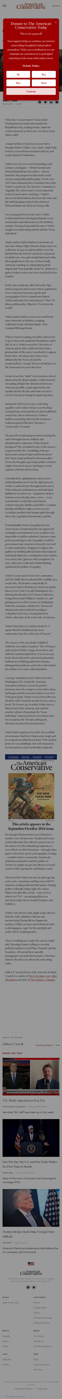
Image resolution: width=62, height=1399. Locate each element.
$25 (44, 74)
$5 (18, 74)
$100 (44, 83)
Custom (31, 91)
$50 (18, 83)
